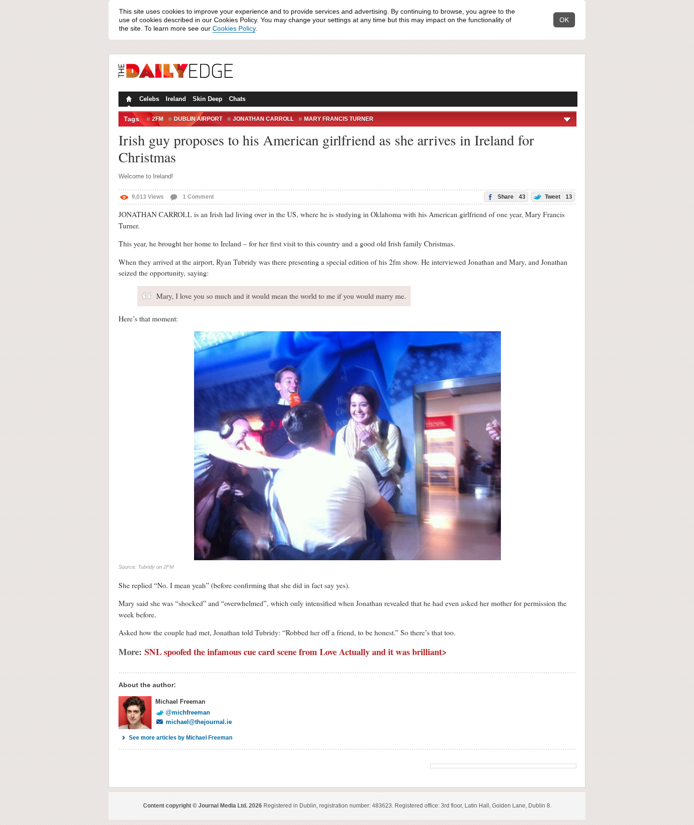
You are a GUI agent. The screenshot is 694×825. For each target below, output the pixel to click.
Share (510, 197)
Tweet (557, 197)
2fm (157, 119)
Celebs (149, 98)
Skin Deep (207, 98)
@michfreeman (188, 712)
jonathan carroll (263, 119)
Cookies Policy (233, 28)
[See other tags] (567, 119)
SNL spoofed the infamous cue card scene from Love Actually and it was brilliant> (295, 651)
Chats (237, 98)
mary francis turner (338, 119)
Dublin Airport (198, 119)
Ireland (176, 98)
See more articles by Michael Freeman (180, 737)
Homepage (128, 100)
